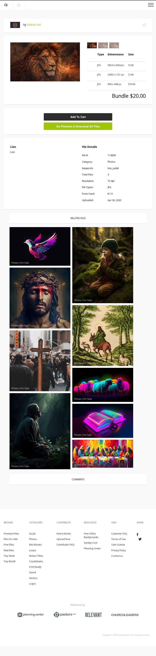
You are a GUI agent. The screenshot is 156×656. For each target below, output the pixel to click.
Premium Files (11, 533)
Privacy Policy (118, 550)
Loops (32, 550)
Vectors (33, 578)
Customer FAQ (119, 533)
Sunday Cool (90, 542)
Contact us (117, 555)
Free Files (9, 544)
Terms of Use (118, 539)
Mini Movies (35, 544)
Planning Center (92, 548)
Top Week (9, 555)
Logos (32, 583)
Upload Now (63, 539)
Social (32, 533)
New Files (9, 550)
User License (118, 544)
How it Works (64, 533)
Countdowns (36, 561)
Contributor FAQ (65, 544)
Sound (32, 572)
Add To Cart (78, 117)
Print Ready (35, 567)
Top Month (10, 561)
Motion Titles (36, 555)
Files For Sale (11, 539)
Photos (33, 539)
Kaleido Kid (34, 24)
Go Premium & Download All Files (78, 126)
